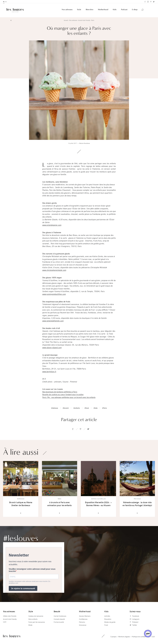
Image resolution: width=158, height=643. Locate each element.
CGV (153, 636)
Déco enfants (33, 619)
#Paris (104, 408)
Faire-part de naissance (36, 622)
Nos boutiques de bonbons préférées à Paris (59, 392)
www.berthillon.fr (49, 371)
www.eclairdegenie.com (51, 225)
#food (87, 408)
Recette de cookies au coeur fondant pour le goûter (63, 394)
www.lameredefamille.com (53, 321)
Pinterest (150, 1)
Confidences (83, 619)
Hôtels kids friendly (9, 616)
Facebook (144, 1)
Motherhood (103, 9)
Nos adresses (67, 9)
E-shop (135, 9)
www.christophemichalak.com (54, 270)
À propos (113, 636)
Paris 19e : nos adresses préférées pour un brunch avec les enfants (68, 397)
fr (3, 1)
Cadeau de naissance (35, 616)
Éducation (107, 619)
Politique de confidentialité (141, 636)
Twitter (153, 1)
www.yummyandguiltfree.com (54, 294)
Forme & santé (59, 622)
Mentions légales (124, 636)
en (6, 1)
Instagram (147, 1)
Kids (114, 9)
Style (79, 9)
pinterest (80, 429)
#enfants (76, 408)
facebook (73, 429)
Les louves (11, 636)
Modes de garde (109, 622)
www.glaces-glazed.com (52, 347)
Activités (107, 616)
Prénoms (82, 622)
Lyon (4, 622)
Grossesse (82, 625)
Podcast (124, 9)
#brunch (66, 408)
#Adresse (54, 408)
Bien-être (89, 9)
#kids (96, 408)
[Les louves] (15, 10)
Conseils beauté (59, 619)
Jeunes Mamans (84, 616)
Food (106, 625)
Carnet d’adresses (60, 616)
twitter (88, 429)
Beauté (57, 611)
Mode (30, 625)
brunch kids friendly (10, 619)
